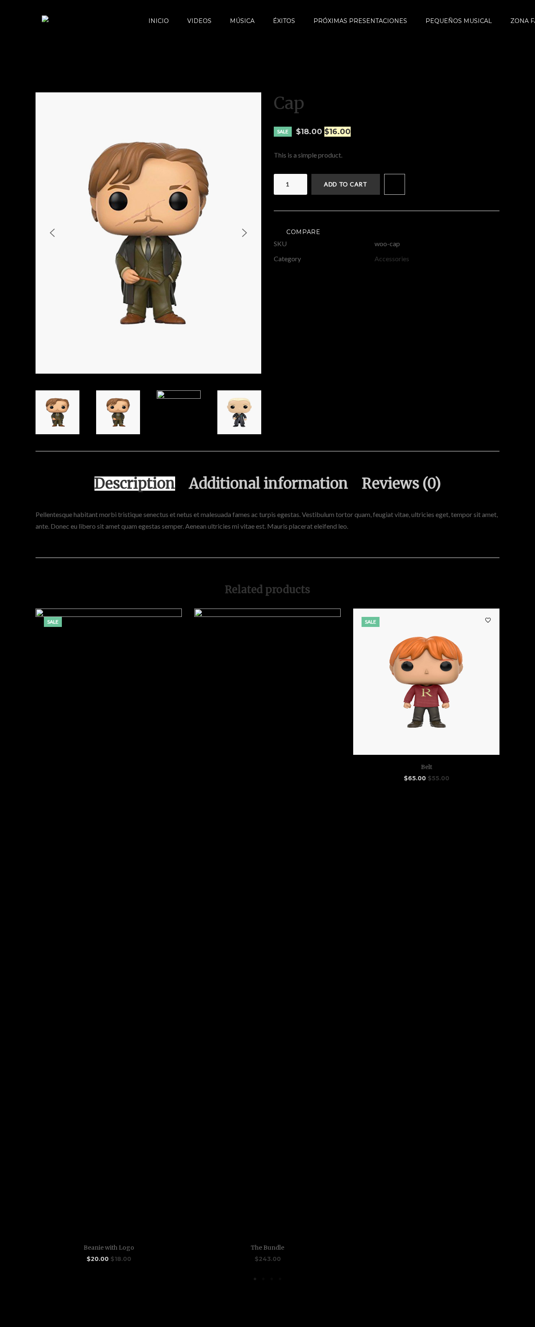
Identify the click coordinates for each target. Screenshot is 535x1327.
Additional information (268, 483)
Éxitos (284, 21)
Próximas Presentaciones (360, 21)
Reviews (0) (401, 483)
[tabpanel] (108, 936)
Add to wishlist (394, 184)
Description (134, 483)
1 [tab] (255, 1279)
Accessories (391, 258)
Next (244, 233)
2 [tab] (263, 1279)
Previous (52, 233)
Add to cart (345, 184)
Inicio (158, 21)
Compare (303, 232)
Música (242, 21)
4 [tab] (280, 1279)
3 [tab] (272, 1279)
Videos (199, 21)
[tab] (134, 483)
